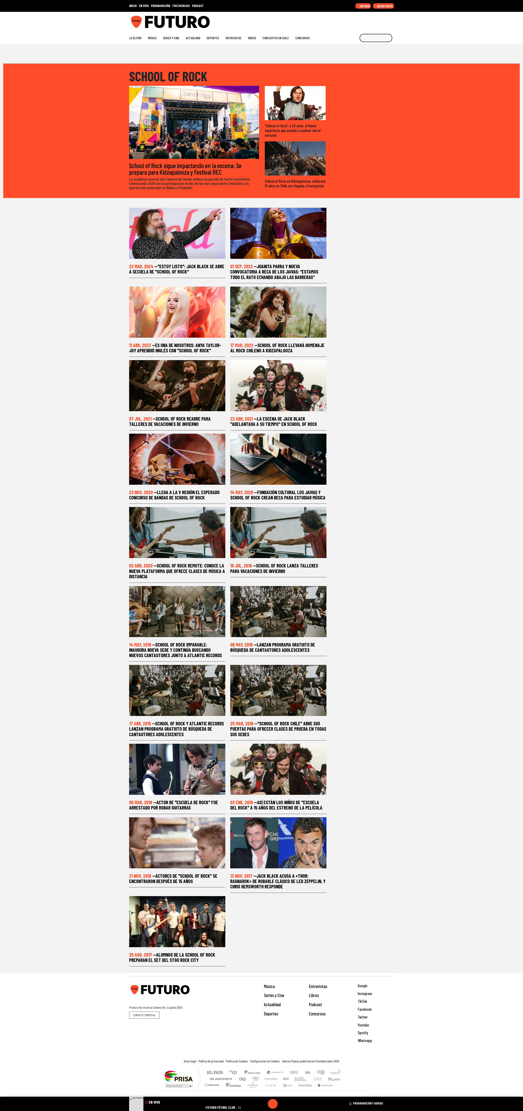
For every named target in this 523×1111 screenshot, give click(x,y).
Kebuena (336, 1078)
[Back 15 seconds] (263, 1104)
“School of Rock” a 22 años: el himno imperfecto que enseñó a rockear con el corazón (293, 130)
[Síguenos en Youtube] (379, 20)
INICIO (133, 6)
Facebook (364, 1009)
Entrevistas (233, 38)
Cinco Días (270, 1078)
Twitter (362, 1017)
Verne (309, 1078)
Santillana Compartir (275, 1072)
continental (286, 1078)
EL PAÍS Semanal (297, 1078)
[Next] (292, 1104)
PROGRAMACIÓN (160, 6)
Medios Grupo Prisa (178, 1085)
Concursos (302, 38)
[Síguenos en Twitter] (372, 20)
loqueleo (303, 1090)
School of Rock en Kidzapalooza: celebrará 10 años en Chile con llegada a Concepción (295, 183)
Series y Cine (171, 38)
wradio (254, 1078)
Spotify (362, 1032)
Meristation (323, 1090)
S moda (286, 1090)
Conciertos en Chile (276, 38)
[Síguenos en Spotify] (385, 20)
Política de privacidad (211, 1061)
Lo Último (135, 38)
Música (152, 38)
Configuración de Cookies (265, 1061)
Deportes (213, 38)
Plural (251, 1090)
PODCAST (198, 6)
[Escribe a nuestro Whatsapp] (392, 20)
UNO (243, 1078)
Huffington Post (220, 1078)
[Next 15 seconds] (282, 1104)
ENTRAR (364, 6)
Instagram (364, 993)
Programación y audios (368, 1103)
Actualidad (193, 38)
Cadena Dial (321, 1078)
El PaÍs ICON (269, 1090)
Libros (314, 995)
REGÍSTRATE (385, 6)
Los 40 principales (234, 1072)
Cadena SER (294, 1072)
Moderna (232, 1090)
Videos (252, 38)
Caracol (335, 1072)
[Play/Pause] (273, 1104)
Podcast (315, 1004)
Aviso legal (190, 1061)
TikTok (362, 1001)
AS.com (307, 1072)
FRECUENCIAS (181, 6)
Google (362, 985)
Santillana (253, 1072)
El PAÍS (215, 1072)
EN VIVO (144, 6)
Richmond (212, 1090)
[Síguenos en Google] (346, 20)
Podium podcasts (212, 1083)
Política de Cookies (237, 1061)
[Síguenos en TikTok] (359, 20)
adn (320, 1072)
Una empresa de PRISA (178, 1076)
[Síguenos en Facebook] (366, 20)
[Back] (253, 1104)
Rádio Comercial (341, 1090)
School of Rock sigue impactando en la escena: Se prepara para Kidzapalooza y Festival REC (185, 169)
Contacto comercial (144, 1015)
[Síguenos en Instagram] (353, 20)
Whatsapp (364, 1040)
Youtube (363, 1025)
